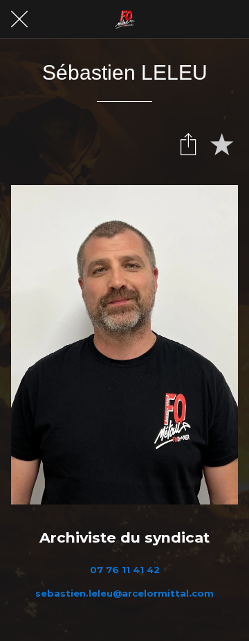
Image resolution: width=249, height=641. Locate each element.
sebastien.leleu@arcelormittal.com (124, 593)
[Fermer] (19, 19)
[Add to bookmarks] (221, 143)
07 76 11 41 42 (125, 569)
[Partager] (188, 143)
